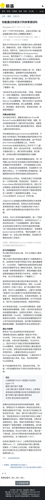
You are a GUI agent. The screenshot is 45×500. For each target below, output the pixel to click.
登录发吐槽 (23, 483)
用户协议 (19, 490)
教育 (9, 16)
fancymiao (7, 27)
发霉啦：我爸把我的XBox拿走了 (15, 465)
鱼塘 (20, 11)
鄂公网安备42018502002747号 (30, 492)
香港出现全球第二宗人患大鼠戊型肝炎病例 (25, 467)
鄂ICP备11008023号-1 (12, 492)
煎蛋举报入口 (10, 496)
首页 (3, 11)
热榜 (25, 11)
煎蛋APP (32, 490)
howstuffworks (14, 458)
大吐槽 (31, 11)
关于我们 (13, 490)
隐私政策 (26, 490)
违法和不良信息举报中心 (22, 496)
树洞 (8, 11)
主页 (3, 16)
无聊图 (14, 11)
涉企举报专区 (35, 496)
